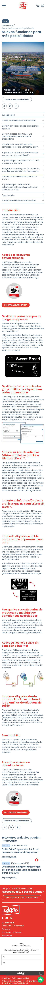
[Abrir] (4, 5)
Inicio (4, 25)
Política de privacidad (20, 978)
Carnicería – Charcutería (13, 926)
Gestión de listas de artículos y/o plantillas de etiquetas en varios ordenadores (17, 136)
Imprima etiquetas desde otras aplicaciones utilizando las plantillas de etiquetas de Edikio (19, 187)
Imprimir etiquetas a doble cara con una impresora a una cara (20, 161)
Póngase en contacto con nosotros (22, 897)
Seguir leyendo (9, 857)
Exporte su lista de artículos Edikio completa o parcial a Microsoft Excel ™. (20, 145)
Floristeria (6, 929)
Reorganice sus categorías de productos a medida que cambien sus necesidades (21, 169)
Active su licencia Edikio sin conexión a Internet (19, 177)
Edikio (35, 981)
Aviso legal (6, 978)
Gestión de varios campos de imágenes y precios (20, 127)
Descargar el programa (15, 305)
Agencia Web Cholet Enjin (19, 983)
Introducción (8, 115)
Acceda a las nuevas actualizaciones (19, 120)
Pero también (8, 195)
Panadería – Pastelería (12, 932)
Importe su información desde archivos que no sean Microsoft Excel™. (20, 153)
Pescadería (7, 935)
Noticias (10, 25)
